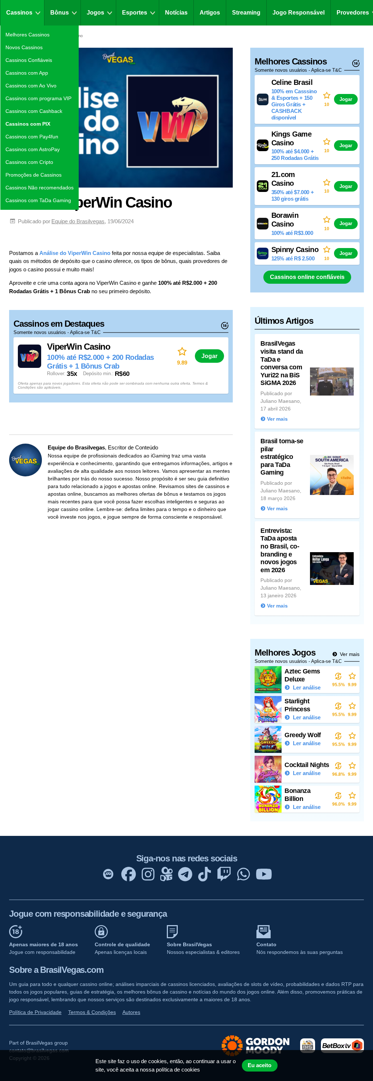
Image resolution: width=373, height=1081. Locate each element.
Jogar (209, 356)
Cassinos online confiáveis (307, 277)
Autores (131, 1012)
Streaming (246, 12)
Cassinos (19, 12)
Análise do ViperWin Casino (74, 253)
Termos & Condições (92, 1012)
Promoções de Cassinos (33, 175)
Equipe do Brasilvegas (78, 221)
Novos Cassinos (24, 47)
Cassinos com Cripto (29, 162)
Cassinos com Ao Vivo (30, 86)
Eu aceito (259, 1065)
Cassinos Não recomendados (39, 187)
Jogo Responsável (298, 12)
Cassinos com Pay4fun (31, 136)
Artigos (210, 12)
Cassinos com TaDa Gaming (38, 200)
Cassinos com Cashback (33, 111)
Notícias (176, 12)
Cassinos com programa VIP (38, 98)
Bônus (59, 12)
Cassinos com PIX (27, 124)
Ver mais (349, 654)
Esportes (134, 12)
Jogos (95, 12)
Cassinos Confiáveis (28, 60)
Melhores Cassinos (27, 35)
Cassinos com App (26, 73)
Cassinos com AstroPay (32, 149)
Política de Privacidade (35, 1012)
